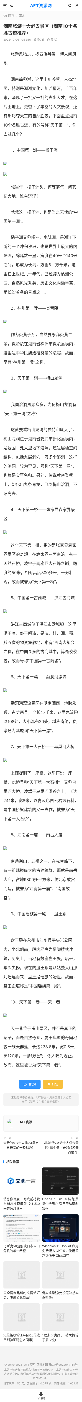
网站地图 (42, 1364)
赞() (52, 39)
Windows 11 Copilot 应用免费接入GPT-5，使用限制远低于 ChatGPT (60, 1250)
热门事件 (8, 15)
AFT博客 (41, 1097)
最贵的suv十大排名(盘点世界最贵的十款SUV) (20, 1145)
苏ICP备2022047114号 (63, 1364)
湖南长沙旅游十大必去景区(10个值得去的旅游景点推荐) (61, 1147)
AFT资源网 (41, 5)
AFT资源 (26, 1122)
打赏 (52, 1084)
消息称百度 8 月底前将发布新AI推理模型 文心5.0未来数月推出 (21, 1203)
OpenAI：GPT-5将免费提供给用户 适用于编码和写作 (60, 1203)
